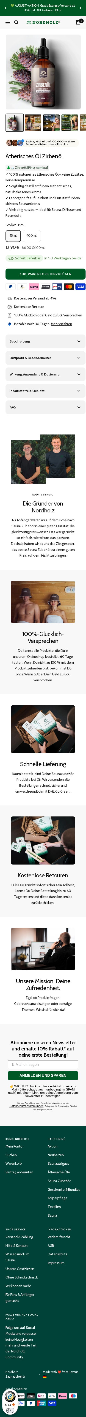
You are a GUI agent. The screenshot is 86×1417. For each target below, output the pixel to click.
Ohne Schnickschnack (22, 1277)
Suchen (11, 1155)
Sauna (52, 1215)
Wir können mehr (18, 1286)
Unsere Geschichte (20, 1269)
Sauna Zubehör (59, 1181)
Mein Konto (14, 1146)
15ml (13, 236)
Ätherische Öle (59, 1172)
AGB (51, 1246)
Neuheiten (56, 1155)
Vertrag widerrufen (19, 1172)
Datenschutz (57, 1254)
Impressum (56, 1263)
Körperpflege (57, 1198)
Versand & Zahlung (19, 1237)
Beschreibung (20, 341)
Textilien (54, 1207)
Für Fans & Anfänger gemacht (20, 1298)
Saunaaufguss (58, 1163)
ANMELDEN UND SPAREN (43, 1075)
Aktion (52, 1146)
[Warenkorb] (78, 22)
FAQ (13, 407)
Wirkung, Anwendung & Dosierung (34, 374)
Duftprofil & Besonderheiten (31, 358)
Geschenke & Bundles (64, 1190)
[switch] (10, 1410)
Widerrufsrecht (59, 1237)
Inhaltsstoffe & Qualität (27, 391)
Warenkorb (14, 1163)
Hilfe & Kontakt (17, 1246)
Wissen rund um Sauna (17, 1257)
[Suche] (16, 22)
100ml (31, 236)
